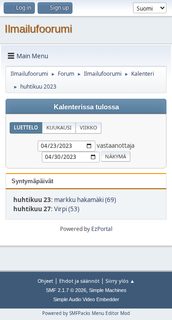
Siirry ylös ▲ (120, 280)
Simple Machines (108, 290)
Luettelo (26, 127)
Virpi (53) (66, 209)
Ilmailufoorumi (38, 28)
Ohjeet (45, 280)
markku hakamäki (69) (85, 200)
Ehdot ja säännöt (79, 280)
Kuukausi (59, 127)
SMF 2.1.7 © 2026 (66, 290)
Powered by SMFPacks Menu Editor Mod (86, 313)
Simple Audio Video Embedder (86, 299)
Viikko (88, 127)
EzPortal (101, 229)
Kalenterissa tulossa (86, 107)
